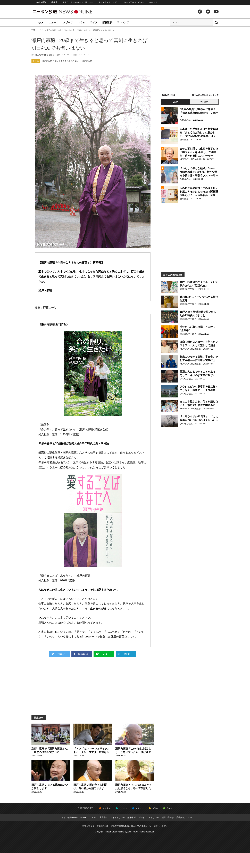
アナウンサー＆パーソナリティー (78, 2)
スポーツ (68, 22)
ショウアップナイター (134, 2)
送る (104, 654)
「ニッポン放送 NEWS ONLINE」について (77, 817)
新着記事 (107, 22)
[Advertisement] (190, 60)
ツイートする (59, 654)
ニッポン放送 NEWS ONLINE (68, 12)
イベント (153, 2)
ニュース (53, 22)
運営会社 (103, 817)
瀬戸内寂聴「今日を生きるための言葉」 (60, 61)
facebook (200, 12)
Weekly (204, 102)
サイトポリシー (117, 817)
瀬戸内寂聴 (87, 61)
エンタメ (39, 22)
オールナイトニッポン (108, 2)
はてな (126, 654)
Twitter (208, 12)
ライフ (93, 22)
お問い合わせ (167, 817)
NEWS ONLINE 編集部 (44, 55)
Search (216, 23)
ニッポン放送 (40, 2)
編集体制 (131, 817)
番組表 (54, 2)
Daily (175, 102)
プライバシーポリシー (148, 817)
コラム (81, 22)
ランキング (123, 22)
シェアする (81, 654)
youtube (216, 12)
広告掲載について (184, 817)
